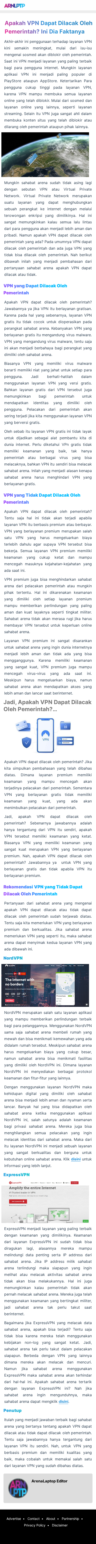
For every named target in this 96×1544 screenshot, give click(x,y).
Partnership (70, 1519)
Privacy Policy (34, 1525)
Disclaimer (60, 1525)
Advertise (14, 1519)
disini (76, 1159)
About (50, 1519)
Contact (33, 1519)
